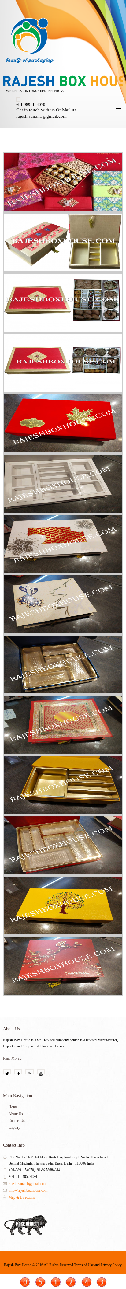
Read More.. (12, 1058)
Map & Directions (22, 1197)
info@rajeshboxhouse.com (28, 1190)
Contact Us (17, 1121)
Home (13, 1107)
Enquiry (14, 1127)
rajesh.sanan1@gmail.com (27, 1184)
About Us (16, 1114)
